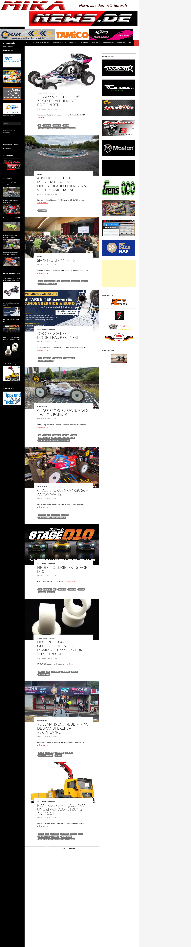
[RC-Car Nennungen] (118, 228)
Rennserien (84, 43)
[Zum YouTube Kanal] (12, 165)
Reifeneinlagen (44, 674)
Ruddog (41, 671)
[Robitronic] (118, 128)
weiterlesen (42, 117)
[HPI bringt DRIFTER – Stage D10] (11, 328)
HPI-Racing (47, 589)
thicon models (44, 836)
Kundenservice (69, 358)
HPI (40, 589)
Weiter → (73, 848)
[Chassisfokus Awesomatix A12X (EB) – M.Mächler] (11, 261)
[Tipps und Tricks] (12, 398)
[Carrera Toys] (118, 208)
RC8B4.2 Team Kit (44, 438)
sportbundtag (50, 281)
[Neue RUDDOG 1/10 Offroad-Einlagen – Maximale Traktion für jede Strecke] (11, 349)
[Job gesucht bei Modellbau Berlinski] (11, 311)
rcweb (41, 834)
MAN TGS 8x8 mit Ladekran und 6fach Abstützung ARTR (57, 839)
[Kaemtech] (118, 168)
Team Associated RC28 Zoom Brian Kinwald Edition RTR (58, 100)
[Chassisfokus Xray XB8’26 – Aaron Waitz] (11, 209)
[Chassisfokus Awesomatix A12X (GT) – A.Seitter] (11, 244)
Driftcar (51, 592)
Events (39, 174)
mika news (56, 125)
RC (40, 125)
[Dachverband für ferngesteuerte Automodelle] (119, 338)
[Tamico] (72, 34)
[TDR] (12, 93)
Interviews (72, 43)
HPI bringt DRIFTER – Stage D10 (62, 569)
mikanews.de (9, 43)
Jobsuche (47, 358)
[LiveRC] (119, 315)
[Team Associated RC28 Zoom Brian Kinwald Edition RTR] (11, 290)
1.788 (63, 848)
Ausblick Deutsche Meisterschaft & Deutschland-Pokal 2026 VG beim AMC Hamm (61, 184)
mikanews (47, 125)
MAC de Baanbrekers (45, 755)
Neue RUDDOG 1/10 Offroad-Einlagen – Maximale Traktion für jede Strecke (59, 648)
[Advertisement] (119, 273)
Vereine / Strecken (108, 43)
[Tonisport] (118, 68)
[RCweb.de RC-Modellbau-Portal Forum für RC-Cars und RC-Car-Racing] (119, 303)
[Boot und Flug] (119, 358)
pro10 (41, 753)
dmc (40, 281)
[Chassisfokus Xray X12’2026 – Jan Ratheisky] (11, 226)
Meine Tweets (7, 148)
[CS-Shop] (118, 108)
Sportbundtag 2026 (56, 260)
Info (129, 43)
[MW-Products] (118, 148)
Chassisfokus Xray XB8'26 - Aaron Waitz (52, 517)
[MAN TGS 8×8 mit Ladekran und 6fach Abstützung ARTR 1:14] (11, 373)
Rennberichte (42, 720)
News (27, 43)
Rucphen (58, 755)
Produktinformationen (41, 43)
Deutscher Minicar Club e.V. (48, 283)
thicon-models (67, 836)
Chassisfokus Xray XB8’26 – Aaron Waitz (62, 492)
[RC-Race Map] (118, 248)
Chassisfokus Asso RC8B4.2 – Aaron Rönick (62, 412)
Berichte (95, 43)
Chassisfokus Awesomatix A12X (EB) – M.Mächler (10, 253)
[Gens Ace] (118, 188)
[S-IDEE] (111, 34)
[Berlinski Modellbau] (27, 34)
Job (40, 358)
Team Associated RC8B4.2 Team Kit (63, 438)
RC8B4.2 (74, 435)
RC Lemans (69, 753)
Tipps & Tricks (121, 43)
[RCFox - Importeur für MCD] (12, 76)
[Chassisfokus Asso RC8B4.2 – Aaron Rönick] (11, 192)
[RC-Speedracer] (114, 327)
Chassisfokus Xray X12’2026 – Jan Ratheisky (12, 219)
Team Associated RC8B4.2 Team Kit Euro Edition (54, 440)
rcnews (66, 125)
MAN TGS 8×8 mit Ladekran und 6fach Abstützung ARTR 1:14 (62, 809)
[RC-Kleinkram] (118, 88)
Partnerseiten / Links (59, 43)
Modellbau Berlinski (46, 360)
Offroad (42, 515)
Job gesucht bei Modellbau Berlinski (57, 335)
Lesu (80, 834)
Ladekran (55, 836)
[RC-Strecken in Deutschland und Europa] (125, 327)
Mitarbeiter (57, 358)
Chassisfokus (42, 407)
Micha (55, 109)
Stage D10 (42, 592)
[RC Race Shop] (12, 60)
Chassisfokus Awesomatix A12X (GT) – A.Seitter (10, 236)
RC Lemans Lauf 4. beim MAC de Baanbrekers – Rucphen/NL (62, 728)
